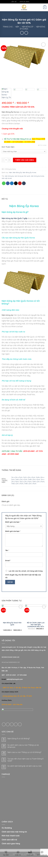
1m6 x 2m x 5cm (21, 479)
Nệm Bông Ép (27, 27)
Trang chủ (8, 27)
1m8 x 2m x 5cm (34, 479)
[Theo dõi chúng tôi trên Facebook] (31, 2)
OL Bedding (7, 828)
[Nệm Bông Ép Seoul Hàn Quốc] (12, 612)
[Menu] (3, 7)
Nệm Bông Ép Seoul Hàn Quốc (12, 624)
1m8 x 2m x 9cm (30, 484)
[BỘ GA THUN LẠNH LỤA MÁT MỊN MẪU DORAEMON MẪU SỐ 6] (35, 612)
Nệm (17, 27)
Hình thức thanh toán (11, 836)
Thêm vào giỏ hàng (24, 160)
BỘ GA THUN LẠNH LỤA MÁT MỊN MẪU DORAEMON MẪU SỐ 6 (35, 624)
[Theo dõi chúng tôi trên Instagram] (33, 2)
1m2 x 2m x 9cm (26, 482)
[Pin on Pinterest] (20, 183)
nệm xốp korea (7, 178)
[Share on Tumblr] (24, 183)
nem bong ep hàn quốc (22, 176)
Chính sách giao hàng (11, 843)
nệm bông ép (9, 176)
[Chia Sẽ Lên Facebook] (8, 183)
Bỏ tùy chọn (42, 145)
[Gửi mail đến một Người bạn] (16, 183)
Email (8, 561)
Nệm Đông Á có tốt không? (18, 739)
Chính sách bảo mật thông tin (14, 832)
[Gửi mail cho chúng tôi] (35, 2)
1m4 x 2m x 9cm (38, 482)
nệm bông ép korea (37, 176)
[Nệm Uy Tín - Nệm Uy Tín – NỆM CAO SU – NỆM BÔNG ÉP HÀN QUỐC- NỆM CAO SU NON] (24, 7)
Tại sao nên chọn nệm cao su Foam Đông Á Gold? (25, 760)
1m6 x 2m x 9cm (17, 484)
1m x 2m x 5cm (16, 477)
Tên (7, 550)
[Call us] (16, 724)
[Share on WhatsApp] (4, 183)
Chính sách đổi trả (9, 840)
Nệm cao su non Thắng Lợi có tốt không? (24, 752)
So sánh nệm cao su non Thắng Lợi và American (23, 746)
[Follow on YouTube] (37, 2)
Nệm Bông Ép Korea (29, 172)
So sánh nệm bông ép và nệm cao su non (24, 766)
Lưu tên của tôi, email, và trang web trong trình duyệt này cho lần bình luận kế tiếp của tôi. (24, 574)
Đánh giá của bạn (12, 522)
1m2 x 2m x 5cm (29, 477)
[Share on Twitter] (12, 183)
